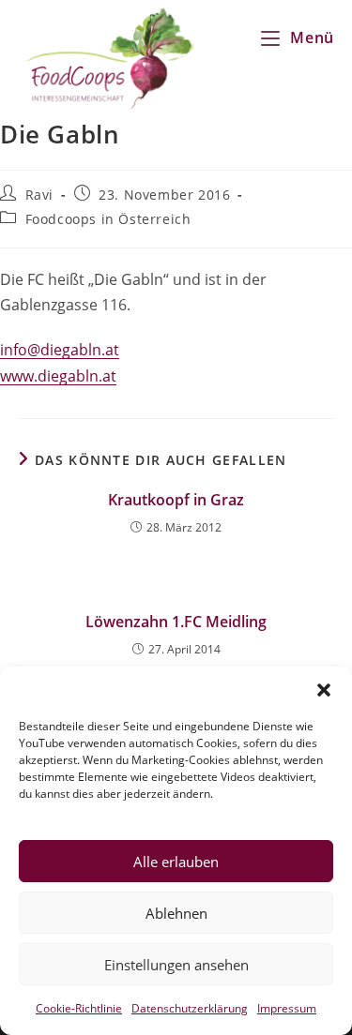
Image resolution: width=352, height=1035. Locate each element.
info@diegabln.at (59, 349)
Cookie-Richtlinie (79, 1008)
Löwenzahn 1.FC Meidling (176, 621)
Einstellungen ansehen (176, 964)
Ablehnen (176, 913)
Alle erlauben (176, 861)
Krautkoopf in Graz (176, 499)
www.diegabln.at (58, 376)
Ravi (39, 194)
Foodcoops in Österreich (108, 219)
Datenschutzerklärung (189, 1008)
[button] (323, 690)
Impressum (286, 1008)
